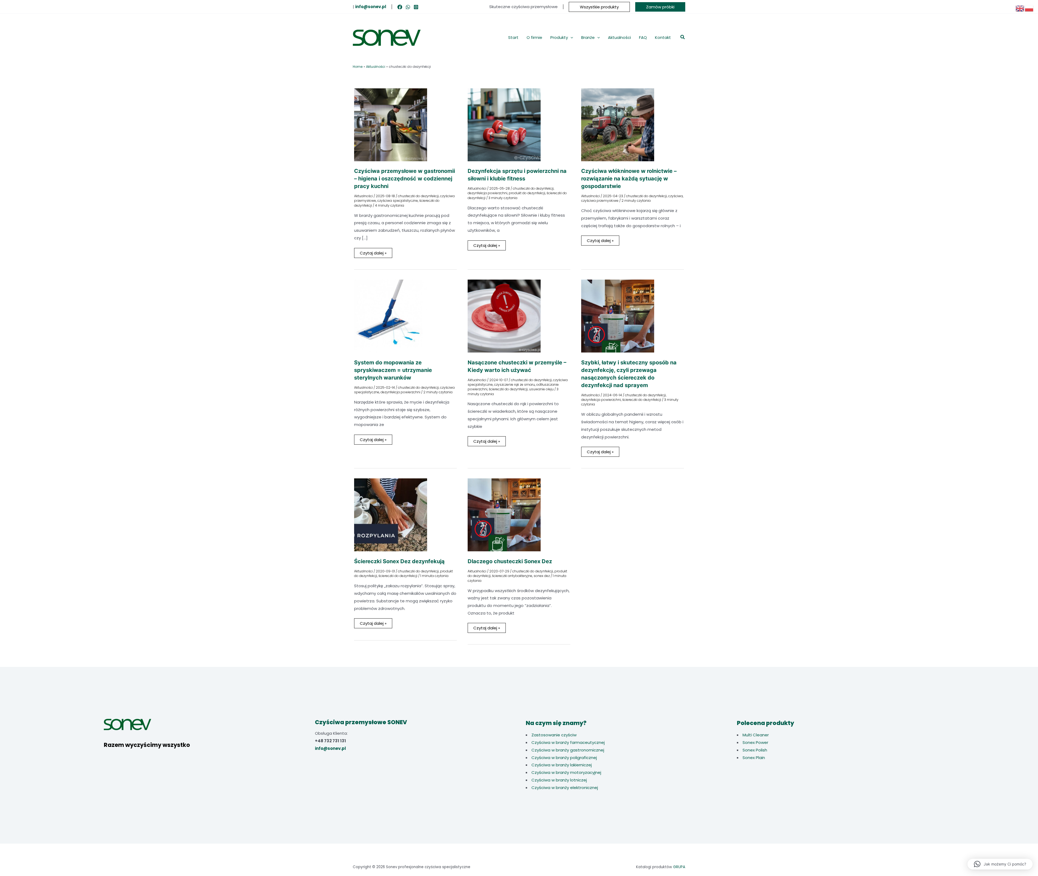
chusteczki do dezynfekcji (418, 196)
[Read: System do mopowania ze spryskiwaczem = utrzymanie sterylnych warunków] (390, 315)
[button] (599, 7)
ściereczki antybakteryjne (512, 575)
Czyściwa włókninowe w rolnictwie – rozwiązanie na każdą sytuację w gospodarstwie (629, 178)
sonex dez (542, 575)
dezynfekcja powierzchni (487, 193)
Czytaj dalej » (373, 254)
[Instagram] (416, 7)
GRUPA (679, 867)
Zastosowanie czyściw (554, 735)
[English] (1020, 8)
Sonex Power (755, 742)
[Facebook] (399, 7)
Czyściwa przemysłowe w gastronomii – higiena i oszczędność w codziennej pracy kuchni (404, 178)
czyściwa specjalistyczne (397, 200)
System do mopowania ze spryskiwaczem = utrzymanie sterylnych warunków (393, 370)
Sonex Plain (754, 757)
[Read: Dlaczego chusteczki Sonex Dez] (504, 515)
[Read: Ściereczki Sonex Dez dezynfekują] (390, 515)
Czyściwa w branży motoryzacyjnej (566, 772)
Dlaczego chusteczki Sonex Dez (510, 561)
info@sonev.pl (330, 748)
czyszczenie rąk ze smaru (514, 384)
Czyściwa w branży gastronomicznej (567, 750)
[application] (570, 37)
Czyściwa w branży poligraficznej (564, 757)
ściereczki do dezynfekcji (508, 389)
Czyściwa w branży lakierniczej (561, 765)
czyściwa (675, 196)
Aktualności (363, 196)
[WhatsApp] (407, 7)
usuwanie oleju (541, 389)
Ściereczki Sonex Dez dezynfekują (399, 561)
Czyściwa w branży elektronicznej (564, 787)
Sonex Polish (755, 750)
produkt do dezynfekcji (527, 193)
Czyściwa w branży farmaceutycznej (568, 742)
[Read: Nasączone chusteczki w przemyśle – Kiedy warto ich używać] (504, 315)
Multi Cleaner (756, 735)
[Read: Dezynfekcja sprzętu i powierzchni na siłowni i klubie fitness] (504, 124)
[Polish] (1029, 8)
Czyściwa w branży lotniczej (559, 780)
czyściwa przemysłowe (599, 200)
